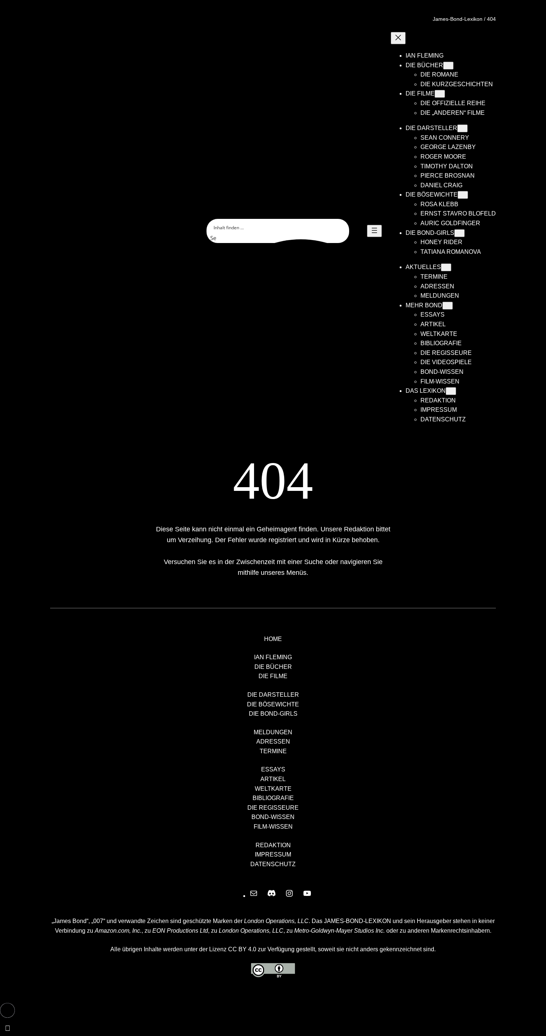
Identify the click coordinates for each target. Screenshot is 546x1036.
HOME (273, 639)
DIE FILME (273, 676)
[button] (7, 1010)
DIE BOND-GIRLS (273, 713)
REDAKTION (273, 845)
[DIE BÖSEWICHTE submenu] (463, 195)
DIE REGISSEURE (273, 807)
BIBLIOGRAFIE (273, 798)
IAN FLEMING (273, 657)
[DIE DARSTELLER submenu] (462, 128)
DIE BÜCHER (273, 667)
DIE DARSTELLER (273, 695)
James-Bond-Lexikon (457, 19)
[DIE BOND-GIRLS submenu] (459, 233)
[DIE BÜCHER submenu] (448, 65)
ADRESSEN (273, 741)
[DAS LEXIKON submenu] (451, 391)
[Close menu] (398, 38)
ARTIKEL (273, 779)
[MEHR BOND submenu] (447, 306)
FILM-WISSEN (273, 826)
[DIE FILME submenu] (440, 94)
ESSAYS (273, 769)
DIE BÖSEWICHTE (273, 704)
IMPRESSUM (273, 854)
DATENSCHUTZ (273, 864)
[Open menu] (374, 231)
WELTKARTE (273, 789)
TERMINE (273, 751)
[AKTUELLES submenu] (446, 267)
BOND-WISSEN (273, 817)
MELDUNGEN (273, 732)
